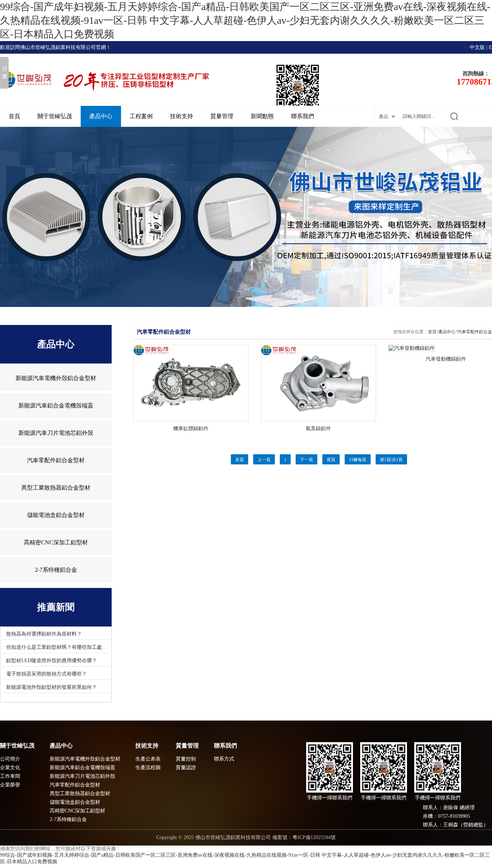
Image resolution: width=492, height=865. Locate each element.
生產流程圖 (148, 767)
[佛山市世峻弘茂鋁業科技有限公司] (246, 217)
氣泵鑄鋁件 (318, 428)
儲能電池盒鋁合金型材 (56, 515)
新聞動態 (262, 116)
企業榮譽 (10, 785)
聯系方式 (224, 759)
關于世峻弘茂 (54, 116)
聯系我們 (302, 116)
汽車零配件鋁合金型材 (56, 460)
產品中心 (100, 116)
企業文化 (10, 767)
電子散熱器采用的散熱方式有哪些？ (46, 674)
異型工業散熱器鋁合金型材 (55, 488)
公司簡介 (10, 759)
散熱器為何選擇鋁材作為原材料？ (44, 634)
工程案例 (141, 116)
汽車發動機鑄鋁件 (446, 359)
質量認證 (186, 767)
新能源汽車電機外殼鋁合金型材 (55, 378)
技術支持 (181, 116)
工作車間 (10, 776)
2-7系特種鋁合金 (56, 570)
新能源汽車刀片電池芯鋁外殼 (55, 433)
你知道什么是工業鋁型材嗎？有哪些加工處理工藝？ (64, 647)
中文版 (477, 47)
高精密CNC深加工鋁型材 (56, 542)
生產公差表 (148, 759)
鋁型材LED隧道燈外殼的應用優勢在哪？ (51, 660)
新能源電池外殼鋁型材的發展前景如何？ (51, 687)
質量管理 (221, 116)
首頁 (14, 116)
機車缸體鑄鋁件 (191, 428)
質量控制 (186, 759)
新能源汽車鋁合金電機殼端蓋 (55, 405)
